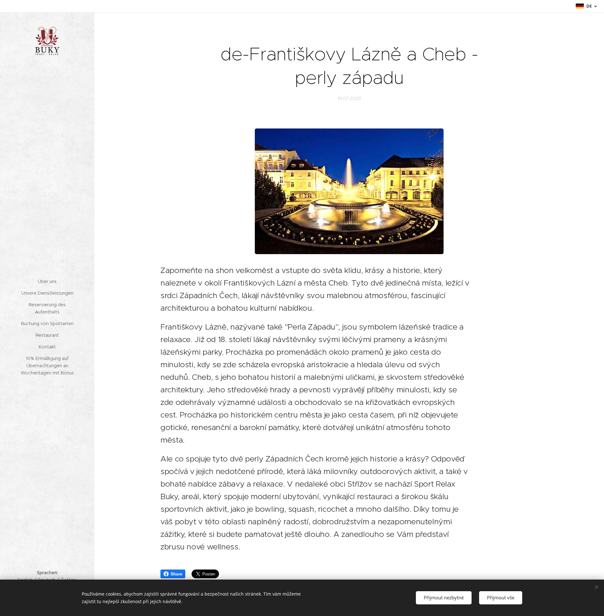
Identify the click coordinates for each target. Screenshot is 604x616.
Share (176, 573)
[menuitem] (47, 281)
